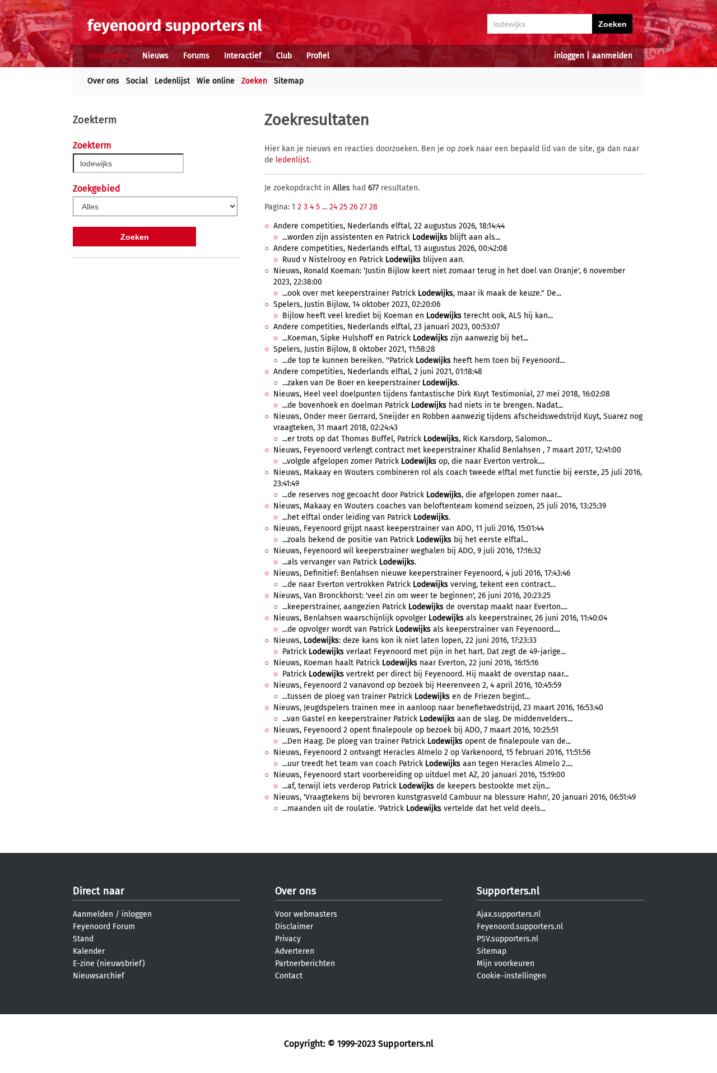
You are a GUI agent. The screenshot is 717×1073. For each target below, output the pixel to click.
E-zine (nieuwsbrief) (109, 963)
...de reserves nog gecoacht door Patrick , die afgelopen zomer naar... (422, 495)
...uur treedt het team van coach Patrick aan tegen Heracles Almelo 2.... (427, 763)
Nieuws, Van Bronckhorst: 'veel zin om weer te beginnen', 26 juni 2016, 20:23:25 (412, 595)
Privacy (288, 939)
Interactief (243, 55)
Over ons (103, 81)
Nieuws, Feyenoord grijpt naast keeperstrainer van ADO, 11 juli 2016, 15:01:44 (408, 528)
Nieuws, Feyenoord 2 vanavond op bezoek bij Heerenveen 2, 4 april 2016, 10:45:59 (417, 685)
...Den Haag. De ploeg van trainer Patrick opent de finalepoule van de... (426, 741)
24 (333, 207)
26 (353, 207)
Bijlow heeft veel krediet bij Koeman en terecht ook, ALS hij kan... (417, 315)
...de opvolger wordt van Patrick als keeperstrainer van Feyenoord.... (421, 629)
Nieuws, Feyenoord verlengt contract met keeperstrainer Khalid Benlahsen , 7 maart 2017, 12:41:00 (447, 450)
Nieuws (155, 55)
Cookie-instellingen (511, 976)
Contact (288, 976)
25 (343, 207)
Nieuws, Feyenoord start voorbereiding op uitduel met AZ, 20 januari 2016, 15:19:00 (419, 775)
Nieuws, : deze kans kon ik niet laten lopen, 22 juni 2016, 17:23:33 (405, 640)
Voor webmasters (306, 914)
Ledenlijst (172, 81)
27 (363, 207)
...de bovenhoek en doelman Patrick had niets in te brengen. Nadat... (422, 405)
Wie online (216, 81)
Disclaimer (294, 926)
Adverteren (294, 951)
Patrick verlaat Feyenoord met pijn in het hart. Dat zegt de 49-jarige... (424, 651)
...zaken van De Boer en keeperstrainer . (370, 383)
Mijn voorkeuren (505, 963)
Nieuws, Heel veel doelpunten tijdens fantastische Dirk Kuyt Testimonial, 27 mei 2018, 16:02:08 (441, 394)
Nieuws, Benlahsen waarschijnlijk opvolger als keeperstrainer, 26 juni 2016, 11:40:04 (440, 618)
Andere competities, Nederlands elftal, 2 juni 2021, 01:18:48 (377, 371)
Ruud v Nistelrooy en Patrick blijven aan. (373, 259)
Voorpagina (107, 55)
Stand (83, 939)
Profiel (317, 55)
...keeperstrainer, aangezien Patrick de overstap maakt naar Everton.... (424, 607)
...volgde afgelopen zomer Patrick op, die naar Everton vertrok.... (413, 461)
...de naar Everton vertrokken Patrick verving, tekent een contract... (419, 584)
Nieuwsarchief (98, 976)
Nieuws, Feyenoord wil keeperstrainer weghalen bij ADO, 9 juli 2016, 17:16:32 (407, 551)
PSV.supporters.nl (507, 939)
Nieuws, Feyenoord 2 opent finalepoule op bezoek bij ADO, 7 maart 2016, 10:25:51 (415, 730)
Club (284, 55)
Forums (196, 55)
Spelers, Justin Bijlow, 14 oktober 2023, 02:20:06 (356, 304)
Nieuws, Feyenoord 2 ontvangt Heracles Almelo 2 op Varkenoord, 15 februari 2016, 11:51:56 (431, 752)
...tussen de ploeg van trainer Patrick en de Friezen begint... (406, 696)
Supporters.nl (508, 891)
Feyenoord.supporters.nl (520, 926)
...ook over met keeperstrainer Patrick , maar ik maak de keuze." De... (421, 293)
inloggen (569, 55)
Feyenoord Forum (104, 926)
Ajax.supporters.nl (509, 914)
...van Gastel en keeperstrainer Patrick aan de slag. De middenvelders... (427, 719)
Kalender (89, 951)
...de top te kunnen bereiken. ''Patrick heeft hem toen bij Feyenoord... (423, 360)
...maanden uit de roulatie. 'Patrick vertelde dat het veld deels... (414, 808)
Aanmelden (93, 914)
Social (137, 81)
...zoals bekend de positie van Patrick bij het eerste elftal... (405, 539)
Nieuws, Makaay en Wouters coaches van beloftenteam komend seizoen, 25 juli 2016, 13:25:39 (439, 506)
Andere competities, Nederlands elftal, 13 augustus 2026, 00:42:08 (390, 248)
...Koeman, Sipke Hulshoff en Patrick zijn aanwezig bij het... (405, 338)
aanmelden (612, 55)
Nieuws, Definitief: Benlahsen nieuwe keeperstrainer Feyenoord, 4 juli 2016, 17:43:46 (421, 573)
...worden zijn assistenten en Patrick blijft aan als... (391, 237)
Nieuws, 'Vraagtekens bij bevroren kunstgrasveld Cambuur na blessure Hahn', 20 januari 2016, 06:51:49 (454, 797)
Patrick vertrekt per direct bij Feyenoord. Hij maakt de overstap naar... (425, 674)
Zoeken (254, 81)
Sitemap (289, 81)
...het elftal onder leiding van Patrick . (366, 517)
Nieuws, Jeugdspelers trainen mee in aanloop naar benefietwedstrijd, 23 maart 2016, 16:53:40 (438, 707)
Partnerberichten (305, 963)
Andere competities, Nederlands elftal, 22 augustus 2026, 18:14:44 (389, 226)
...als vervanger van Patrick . (349, 562)
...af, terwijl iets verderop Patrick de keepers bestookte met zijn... (416, 786)
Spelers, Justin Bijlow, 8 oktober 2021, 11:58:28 (354, 349)
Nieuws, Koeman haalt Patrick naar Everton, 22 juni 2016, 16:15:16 (405, 663)
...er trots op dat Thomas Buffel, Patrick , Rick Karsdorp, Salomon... (417, 439)
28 (373, 207)
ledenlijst (292, 160)
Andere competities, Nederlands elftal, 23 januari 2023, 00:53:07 (386, 327)
